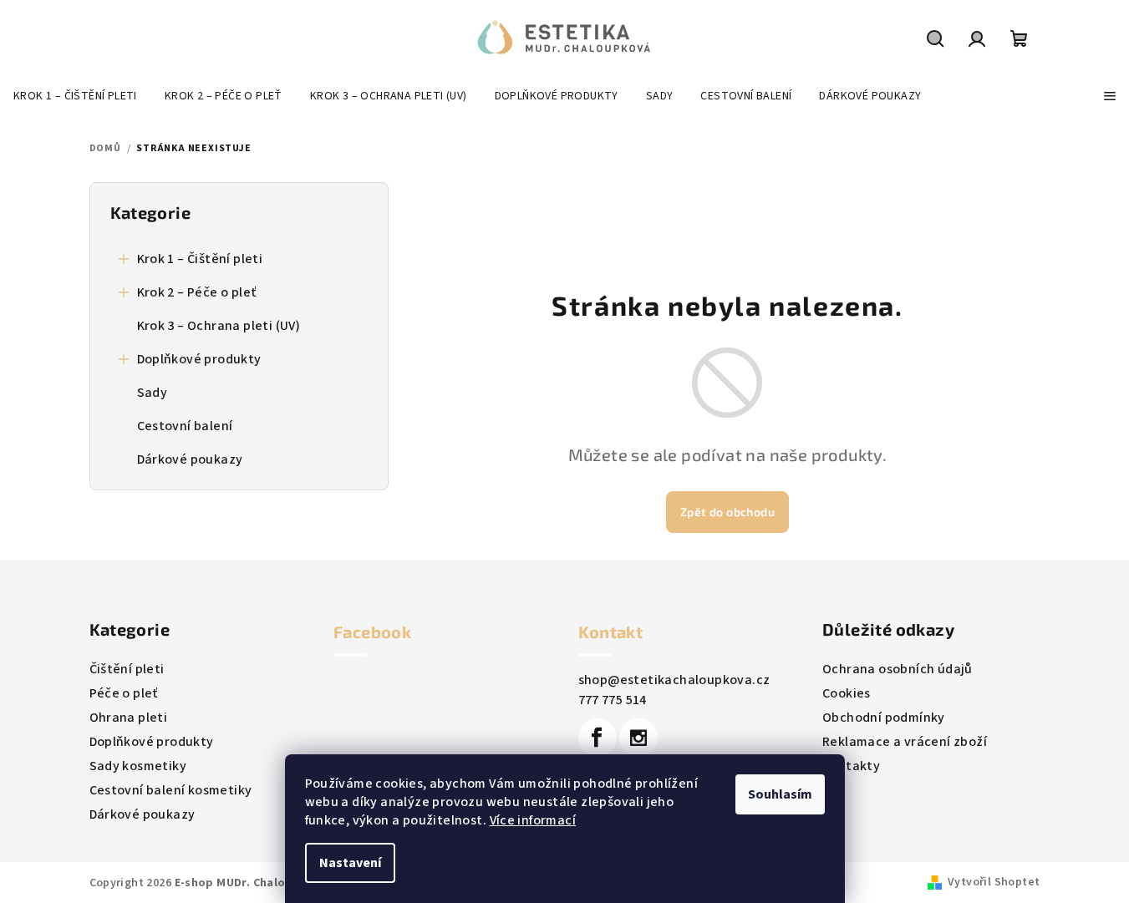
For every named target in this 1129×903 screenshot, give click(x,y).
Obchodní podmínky (883, 717)
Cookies (846, 693)
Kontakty (851, 766)
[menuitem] (75, 96)
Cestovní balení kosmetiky (170, 790)
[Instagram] (638, 737)
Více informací (533, 820)
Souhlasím (780, 794)
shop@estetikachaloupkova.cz (674, 680)
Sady (152, 392)
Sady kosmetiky (138, 766)
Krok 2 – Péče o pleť (197, 292)
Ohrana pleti (128, 717)
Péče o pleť (123, 693)
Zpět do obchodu (727, 512)
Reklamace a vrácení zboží (904, 742)
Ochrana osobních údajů (897, 669)
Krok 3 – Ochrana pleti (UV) (219, 326)
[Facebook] (597, 737)
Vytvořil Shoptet (994, 882)
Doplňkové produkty (199, 359)
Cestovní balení (185, 426)
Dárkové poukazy (190, 459)
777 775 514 (612, 700)
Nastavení (350, 863)
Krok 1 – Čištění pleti (200, 259)
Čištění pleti (127, 669)
